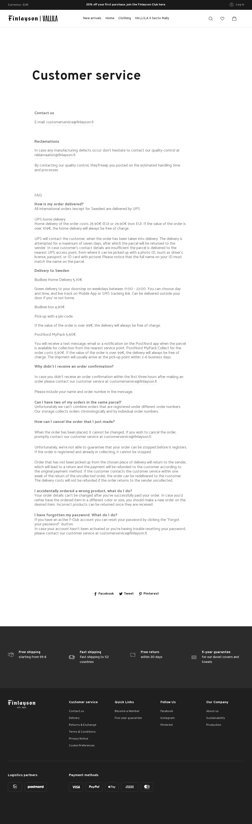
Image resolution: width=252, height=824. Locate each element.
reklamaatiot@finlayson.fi (54, 155)
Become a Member (127, 711)
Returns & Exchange (82, 725)
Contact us (76, 711)
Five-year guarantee (128, 718)
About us (212, 711)
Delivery (74, 718)
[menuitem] (109, 18)
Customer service (83, 702)
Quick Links (124, 702)
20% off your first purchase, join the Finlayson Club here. (126, 5)
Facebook (166, 711)
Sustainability (215, 718)
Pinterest (166, 725)
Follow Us (168, 702)
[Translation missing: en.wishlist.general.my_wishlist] (222, 18)
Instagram (167, 718)
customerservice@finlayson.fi (70, 122)
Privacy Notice (78, 739)
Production (213, 725)
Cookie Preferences (81, 746)
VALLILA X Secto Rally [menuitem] (152, 18)
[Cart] (236, 18)
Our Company (217, 702)
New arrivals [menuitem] (92, 18)
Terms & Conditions (82, 732)
